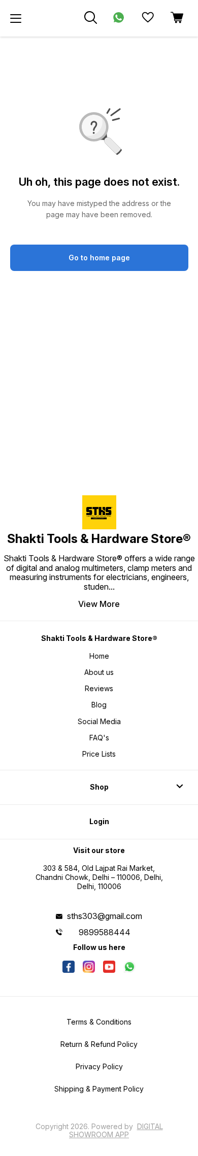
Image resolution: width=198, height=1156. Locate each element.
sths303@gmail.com (104, 916)
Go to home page (99, 257)
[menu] (15, 18)
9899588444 (104, 932)
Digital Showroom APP (116, 1130)
